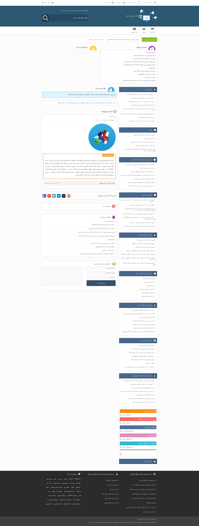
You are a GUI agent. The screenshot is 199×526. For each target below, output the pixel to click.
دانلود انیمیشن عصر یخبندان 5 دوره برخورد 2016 (141, 352)
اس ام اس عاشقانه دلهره (147, 296)
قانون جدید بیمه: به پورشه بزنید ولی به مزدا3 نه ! (141, 222)
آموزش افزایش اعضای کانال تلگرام (145, 247)
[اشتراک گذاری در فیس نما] (64, 196)
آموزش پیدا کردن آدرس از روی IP (145, 240)
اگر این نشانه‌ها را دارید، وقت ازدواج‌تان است (142, 105)
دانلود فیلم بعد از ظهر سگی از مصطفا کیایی (142, 356)
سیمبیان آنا (59, 491)
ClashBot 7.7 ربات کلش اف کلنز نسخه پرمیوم (142, 384)
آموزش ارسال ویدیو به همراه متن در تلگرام (143, 243)
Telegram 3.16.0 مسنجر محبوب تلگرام (144, 178)
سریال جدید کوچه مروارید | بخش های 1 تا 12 (142, 349)
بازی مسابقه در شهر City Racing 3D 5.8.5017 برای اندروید (128, 62)
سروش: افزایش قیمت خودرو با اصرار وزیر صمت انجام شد (139, 226)
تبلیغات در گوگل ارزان (147, 443)
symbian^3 (77, 479)
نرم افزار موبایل (76, 504)
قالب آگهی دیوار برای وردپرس (146, 317)
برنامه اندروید (56, 483)
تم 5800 (49, 483)
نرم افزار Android (72, 495)
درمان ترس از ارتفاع (128, 77)
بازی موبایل (65, 483)
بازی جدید (72, 483)
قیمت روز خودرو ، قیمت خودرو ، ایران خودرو (142, 142)
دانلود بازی (67, 487)
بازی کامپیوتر (134, 32)
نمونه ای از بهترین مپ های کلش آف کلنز (128, 55)
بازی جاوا (78, 483)
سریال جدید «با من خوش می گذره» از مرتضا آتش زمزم (139, 366)
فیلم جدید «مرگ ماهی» (149, 512)
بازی (55, 479)
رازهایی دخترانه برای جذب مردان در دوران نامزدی (141, 101)
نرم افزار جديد (52, 495)
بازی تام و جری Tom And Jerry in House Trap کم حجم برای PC (137, 391)
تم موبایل (78, 487)
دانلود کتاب (151, 435)
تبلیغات (119, 2)
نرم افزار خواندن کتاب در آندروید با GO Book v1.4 (141, 186)
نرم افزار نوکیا (67, 504)
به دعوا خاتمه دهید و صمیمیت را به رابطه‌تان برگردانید (140, 94)
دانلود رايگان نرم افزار (56, 487)
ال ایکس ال (132, 16)
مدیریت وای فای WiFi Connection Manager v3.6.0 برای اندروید (137, 175)
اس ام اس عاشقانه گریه (148, 292)
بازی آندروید (49, 479)
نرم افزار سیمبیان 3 (53, 500)
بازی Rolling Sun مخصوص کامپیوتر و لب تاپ (142, 387)
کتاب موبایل (49, 504)
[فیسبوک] (46, 3)
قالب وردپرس (150, 411)
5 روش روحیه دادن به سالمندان (146, 117)
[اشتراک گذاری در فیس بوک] (44, 196)
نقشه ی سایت (132, 2)
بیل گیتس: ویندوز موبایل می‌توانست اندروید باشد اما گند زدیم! (138, 213)
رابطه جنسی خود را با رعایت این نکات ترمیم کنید (141, 121)
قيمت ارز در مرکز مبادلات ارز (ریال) (145, 145)
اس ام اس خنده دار (149, 282)
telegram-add (106, 111)
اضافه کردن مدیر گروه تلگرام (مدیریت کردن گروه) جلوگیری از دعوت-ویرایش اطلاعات (89, 102)
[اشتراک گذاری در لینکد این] (59, 196)
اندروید (60, 479)
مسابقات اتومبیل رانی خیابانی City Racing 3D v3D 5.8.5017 (128, 65)
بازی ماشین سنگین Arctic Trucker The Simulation (141, 398)
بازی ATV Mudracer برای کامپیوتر (145, 395)
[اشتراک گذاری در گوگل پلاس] (49, 196)
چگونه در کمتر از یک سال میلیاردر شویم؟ (143, 134)
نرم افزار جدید (76, 500)
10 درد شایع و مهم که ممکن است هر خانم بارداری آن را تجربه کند (137, 113)
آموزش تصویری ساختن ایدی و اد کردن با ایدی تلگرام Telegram (137, 254)
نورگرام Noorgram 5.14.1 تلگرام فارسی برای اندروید (140, 164)
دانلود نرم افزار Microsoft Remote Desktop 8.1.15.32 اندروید (123, 39)
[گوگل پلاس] (49, 3)
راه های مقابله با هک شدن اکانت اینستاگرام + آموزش (140, 250)
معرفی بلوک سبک (128, 52)
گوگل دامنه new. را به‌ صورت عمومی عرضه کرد (141, 205)
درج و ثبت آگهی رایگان (147, 419)
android (71, 479)
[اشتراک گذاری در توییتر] (54, 196)
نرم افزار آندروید (61, 495)
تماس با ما (106, 2)
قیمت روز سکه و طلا (149, 138)
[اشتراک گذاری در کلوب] (68, 196)
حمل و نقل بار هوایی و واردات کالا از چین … (128, 71)
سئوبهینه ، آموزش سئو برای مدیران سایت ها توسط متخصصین (128, 80)
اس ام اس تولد (150, 285)
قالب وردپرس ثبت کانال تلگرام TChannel (143, 321)
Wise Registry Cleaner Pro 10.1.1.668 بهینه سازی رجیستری (138, 313)
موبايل (144, 32)
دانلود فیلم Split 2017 (148, 278)
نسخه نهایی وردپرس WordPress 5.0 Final (143, 324)
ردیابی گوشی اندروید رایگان (147, 168)
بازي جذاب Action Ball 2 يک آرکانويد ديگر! (143, 402)
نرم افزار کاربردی (57, 504)
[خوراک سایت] (43, 3)
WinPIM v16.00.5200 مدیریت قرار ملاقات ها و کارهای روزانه (138, 331)
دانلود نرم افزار (150, 427)
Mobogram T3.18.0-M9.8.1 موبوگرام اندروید (142, 171)
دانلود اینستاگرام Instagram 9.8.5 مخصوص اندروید (141, 182)
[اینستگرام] (53, 3)
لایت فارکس (128, 68)
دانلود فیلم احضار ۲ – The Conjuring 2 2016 (142, 359)
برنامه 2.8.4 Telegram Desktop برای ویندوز (128, 58)
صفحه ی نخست (147, 2)
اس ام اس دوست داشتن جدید (146, 289)
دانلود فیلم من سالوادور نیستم (146, 345)
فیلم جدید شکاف (150, 363)
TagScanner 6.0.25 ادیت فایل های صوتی (143, 328)
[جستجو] (45, 18)
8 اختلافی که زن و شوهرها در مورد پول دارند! (142, 98)
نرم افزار (152, 32)
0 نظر (97, 120)
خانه (114, 102)
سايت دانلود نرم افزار (69, 491)
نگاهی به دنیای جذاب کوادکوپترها (128, 74)
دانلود (72, 487)
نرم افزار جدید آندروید (65, 500)
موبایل (53, 491)
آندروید (65, 479)
